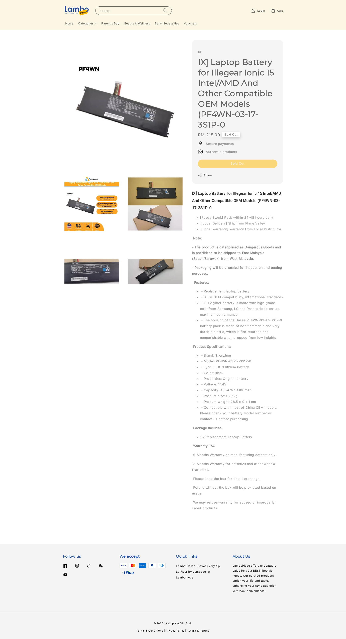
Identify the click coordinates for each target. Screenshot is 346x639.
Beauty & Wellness (137, 23)
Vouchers (190, 23)
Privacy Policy (175, 630)
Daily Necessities (167, 23)
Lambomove (184, 577)
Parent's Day (110, 23)
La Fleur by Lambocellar (193, 571)
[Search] (165, 10)
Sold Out (237, 163)
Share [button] (208, 175)
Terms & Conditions (149, 630)
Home (69, 23)
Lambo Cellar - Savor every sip (198, 566)
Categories (86, 23)
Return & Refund (198, 630)
